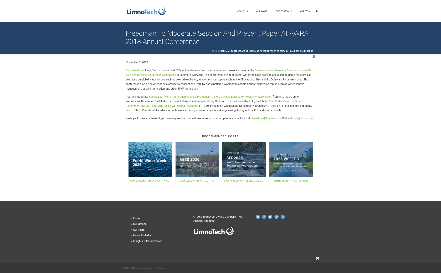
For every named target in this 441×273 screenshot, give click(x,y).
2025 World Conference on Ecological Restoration (245, 181)
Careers (305, 11)
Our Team (139, 229)
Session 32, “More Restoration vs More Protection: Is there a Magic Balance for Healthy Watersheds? (210, 96)
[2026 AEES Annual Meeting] (197, 159)
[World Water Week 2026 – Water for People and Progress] (150, 159)
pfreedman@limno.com (264, 118)
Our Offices (140, 224)
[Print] (313, 56)
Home (214, 51)
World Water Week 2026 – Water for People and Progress (151, 181)
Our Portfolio (284, 11)
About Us (242, 11)
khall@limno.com (303, 118)
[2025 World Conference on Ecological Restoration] (244, 159)
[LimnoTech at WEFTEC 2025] (291, 159)
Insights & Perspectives (147, 241)
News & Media (142, 235)
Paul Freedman (135, 70)
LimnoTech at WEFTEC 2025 (291, 181)
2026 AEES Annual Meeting (197, 181)
